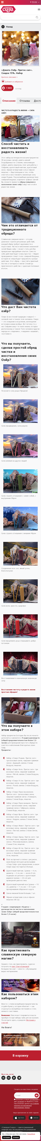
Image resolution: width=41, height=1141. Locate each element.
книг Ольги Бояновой (20, 966)
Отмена (16, 1137)
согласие (20, 1101)
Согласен (6, 1137)
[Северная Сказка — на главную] (8, 9)
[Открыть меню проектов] (2, 2)
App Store (21, 1118)
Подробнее (31, 1134)
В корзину (20, 1055)
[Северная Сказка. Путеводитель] (9, 1078)
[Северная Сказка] (3, 1078)
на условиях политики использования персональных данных (26, 1106)
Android (36, 1118)
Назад (9, 26)
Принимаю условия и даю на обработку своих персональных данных (27, 1103)
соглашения (34, 1099)
